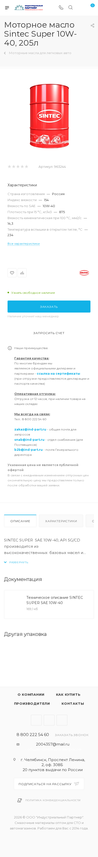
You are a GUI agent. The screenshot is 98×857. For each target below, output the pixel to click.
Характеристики (61, 521)
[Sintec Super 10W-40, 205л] (49, 116)
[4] (22, 167)
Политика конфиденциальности (53, 800)
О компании (31, 694)
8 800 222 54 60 (33, 735)
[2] (13, 167)
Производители (32, 703)
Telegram (36, 720)
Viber (49, 720)
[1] (9, 167)
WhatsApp (62, 720)
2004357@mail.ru (52, 744)
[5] (26, 167)
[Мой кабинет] (80, 8)
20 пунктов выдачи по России (53, 769)
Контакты (73, 703)
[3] (18, 167)
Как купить (68, 694)
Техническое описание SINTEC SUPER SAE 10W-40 (54, 600)
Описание (20, 521)
